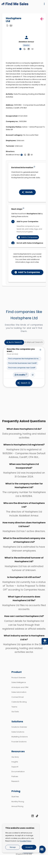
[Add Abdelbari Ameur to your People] (21, 155)
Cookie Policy (25, 841)
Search (24, 383)
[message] (42, 849)
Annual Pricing (17, 806)
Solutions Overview (19, 727)
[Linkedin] (28, 49)
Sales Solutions (17, 732)
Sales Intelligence (18, 682)
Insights (14, 762)
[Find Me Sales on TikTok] (37, 816)
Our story (15, 757)
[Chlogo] (11, 25)
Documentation (18, 771)
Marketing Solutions (19, 737)
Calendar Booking (19, 702)
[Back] (42, 19)
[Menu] (44, 4)
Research (15, 781)
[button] (24, 359)
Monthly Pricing (17, 801)
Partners (14, 776)
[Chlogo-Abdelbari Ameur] (32, 49)
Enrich (29, 192)
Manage (13, 847)
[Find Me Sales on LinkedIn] (32, 815)
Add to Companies (29, 237)
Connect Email (17, 697)
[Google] (7, 25)
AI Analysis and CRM (19, 687)
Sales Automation (18, 692)
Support (14, 767)
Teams (14, 707)
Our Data (15, 711)
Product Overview (18, 677)
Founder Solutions (19, 741)
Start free (15, 796)
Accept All (29, 847)
